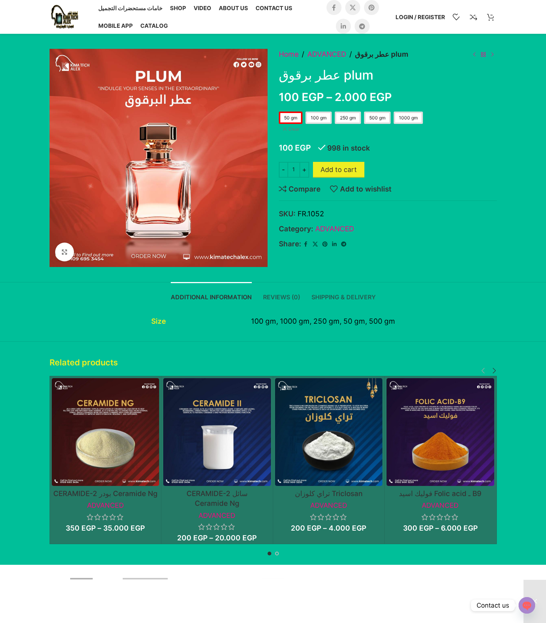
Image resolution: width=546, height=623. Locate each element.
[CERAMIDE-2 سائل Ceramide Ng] (217, 432)
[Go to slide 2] (277, 553)
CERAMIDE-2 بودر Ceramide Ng (105, 493)
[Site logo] (65, 16)
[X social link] (352, 7)
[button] (483, 371)
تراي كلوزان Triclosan (328, 493)
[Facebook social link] (333, 7)
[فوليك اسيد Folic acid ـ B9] (440, 432)
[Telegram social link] (362, 26)
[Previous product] (474, 54)
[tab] (211, 293)
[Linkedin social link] (343, 26)
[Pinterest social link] (371, 7)
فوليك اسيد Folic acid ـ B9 (440, 493)
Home (289, 54)
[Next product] (492, 54)
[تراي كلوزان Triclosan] (329, 432)
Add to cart (338, 169)
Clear (293, 129)
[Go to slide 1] (269, 553)
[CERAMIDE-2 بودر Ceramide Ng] (105, 432)
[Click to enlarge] (64, 252)
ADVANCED (326, 54)
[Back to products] (483, 54)
